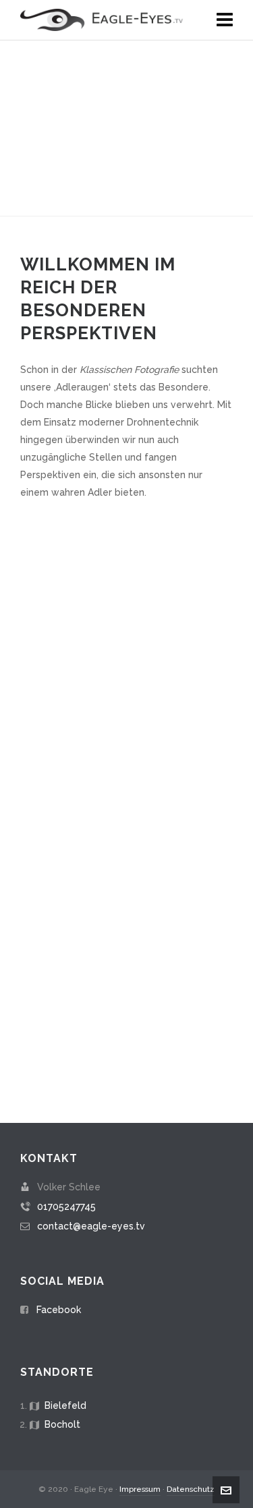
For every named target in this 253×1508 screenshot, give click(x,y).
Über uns (126, 991)
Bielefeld (65, 1405)
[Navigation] (225, 20)
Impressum (140, 1489)
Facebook (58, 1309)
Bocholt (62, 1424)
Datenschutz (191, 1489)
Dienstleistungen (126, 619)
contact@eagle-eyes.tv (91, 1226)
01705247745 (66, 1206)
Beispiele (127, 805)
